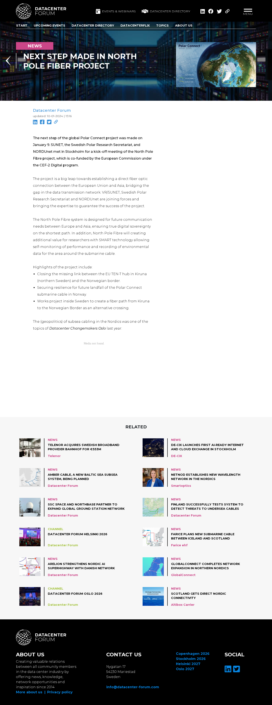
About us (184, 25)
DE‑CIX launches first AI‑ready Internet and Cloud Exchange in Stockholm (207, 447)
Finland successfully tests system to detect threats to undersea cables (207, 507)
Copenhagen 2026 (193, 654)
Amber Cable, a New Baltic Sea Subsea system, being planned (83, 477)
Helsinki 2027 (188, 664)
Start (21, 25)
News (53, 440)
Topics (162, 25)
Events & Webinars (119, 11)
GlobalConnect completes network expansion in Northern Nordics (205, 566)
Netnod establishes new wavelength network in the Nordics (205, 477)
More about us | (30, 692)
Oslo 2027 (185, 669)
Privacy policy (60, 692)
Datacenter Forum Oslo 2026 (75, 594)
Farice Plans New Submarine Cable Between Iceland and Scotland (202, 536)
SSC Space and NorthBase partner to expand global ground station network (86, 507)
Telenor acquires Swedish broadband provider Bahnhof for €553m (83, 447)
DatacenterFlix (135, 25)
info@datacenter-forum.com (132, 687)
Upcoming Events (49, 25)
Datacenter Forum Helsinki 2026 (77, 534)
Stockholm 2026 (191, 659)
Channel (55, 529)
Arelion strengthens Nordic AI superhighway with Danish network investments (81, 566)
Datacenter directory (170, 11)
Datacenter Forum (52, 110)
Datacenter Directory (93, 25)
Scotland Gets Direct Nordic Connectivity (198, 596)
